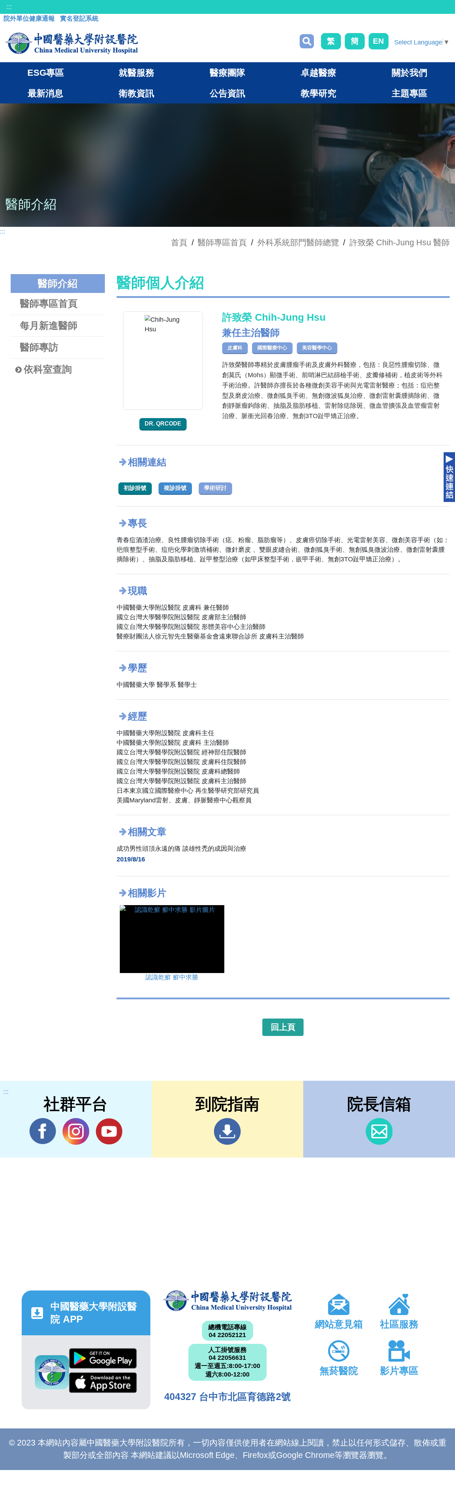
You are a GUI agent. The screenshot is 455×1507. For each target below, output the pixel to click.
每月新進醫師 (48, 325)
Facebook (43, 1131)
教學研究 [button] (318, 93)
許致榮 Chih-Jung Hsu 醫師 (399, 242)
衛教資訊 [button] (136, 93)
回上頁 (283, 1027)
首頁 (179, 242)
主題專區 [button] (409, 93)
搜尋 (307, 41)
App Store (103, 1384)
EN (378, 41)
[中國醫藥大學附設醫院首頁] (71, 43)
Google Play (103, 1360)
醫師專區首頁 (48, 303)
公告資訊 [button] (227, 93)
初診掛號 (135, 488)
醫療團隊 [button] (227, 73)
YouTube (109, 1131)
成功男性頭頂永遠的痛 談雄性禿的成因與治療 (181, 848)
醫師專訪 (39, 347)
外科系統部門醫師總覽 (298, 242)
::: (9, 6)
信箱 (379, 1131)
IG (76, 1131)
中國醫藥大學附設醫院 (227, 1300)
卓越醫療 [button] (318, 73)
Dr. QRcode (163, 424)
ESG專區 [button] (45, 73)
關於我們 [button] (409, 73)
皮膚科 (235, 348)
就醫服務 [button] (136, 73)
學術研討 (215, 488)
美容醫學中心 (317, 348)
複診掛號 (175, 488)
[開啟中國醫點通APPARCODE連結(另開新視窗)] (52, 1372)
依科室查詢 (48, 369)
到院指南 (227, 1131)
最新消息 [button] (45, 93)
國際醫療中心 (272, 348)
